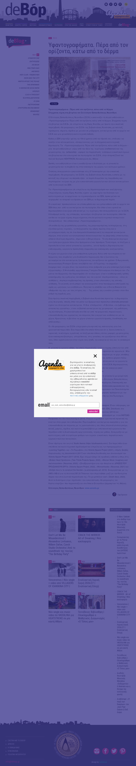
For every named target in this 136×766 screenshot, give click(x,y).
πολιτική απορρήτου (79, 395)
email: (41, 404)
